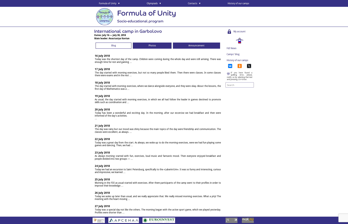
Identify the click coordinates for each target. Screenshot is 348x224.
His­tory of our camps (238, 3)
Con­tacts (192, 3)
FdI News (231, 48)
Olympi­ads (152, 3)
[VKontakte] (230, 66)
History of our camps (237, 60)
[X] (249, 66)
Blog (113, 45)
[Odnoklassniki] (240, 66)
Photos (152, 45)
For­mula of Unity (107, 3)
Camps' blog (233, 54)
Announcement (196, 45)
